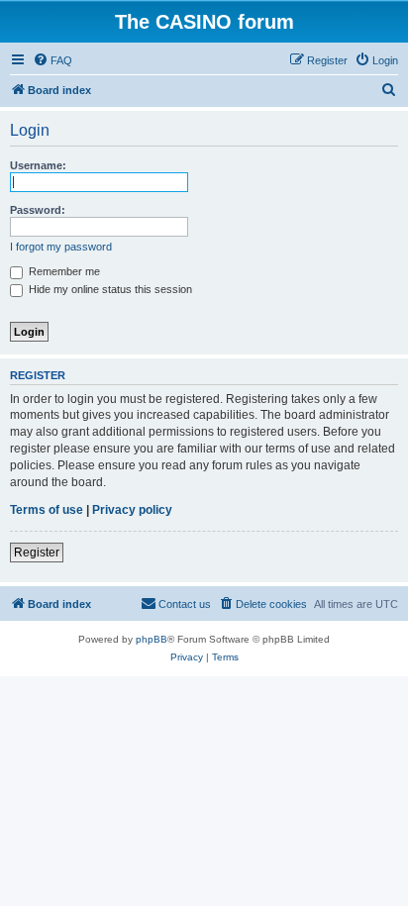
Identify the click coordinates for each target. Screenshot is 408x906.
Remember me (63, 271)
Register (36, 552)
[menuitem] (52, 60)
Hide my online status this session (109, 289)
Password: (37, 210)
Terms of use (46, 510)
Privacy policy (132, 510)
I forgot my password (61, 246)
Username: (38, 165)
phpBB (151, 639)
